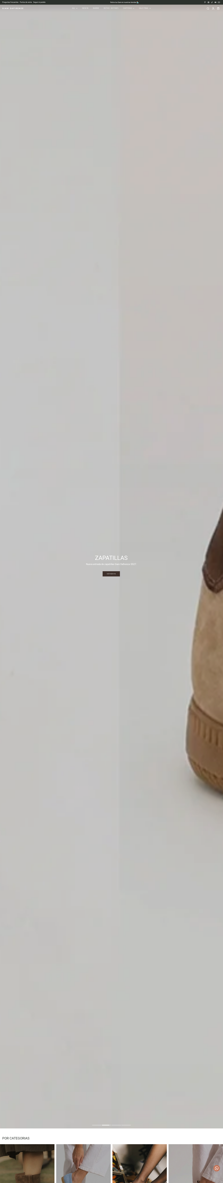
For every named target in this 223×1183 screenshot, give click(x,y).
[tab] (97, 1125)
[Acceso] (213, 8)
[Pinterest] (205, 2)
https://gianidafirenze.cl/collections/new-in (16, 6)
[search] (207, 8)
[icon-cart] (218, 8)
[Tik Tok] (212, 2)
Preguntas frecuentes (10, 2)
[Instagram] (208, 2)
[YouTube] (215, 2)
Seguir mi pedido (39, 2)
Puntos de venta (26, 2)
